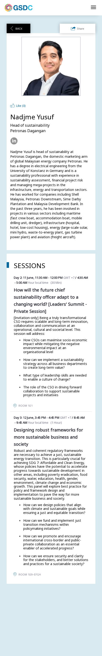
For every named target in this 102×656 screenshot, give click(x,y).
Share (80, 28)
